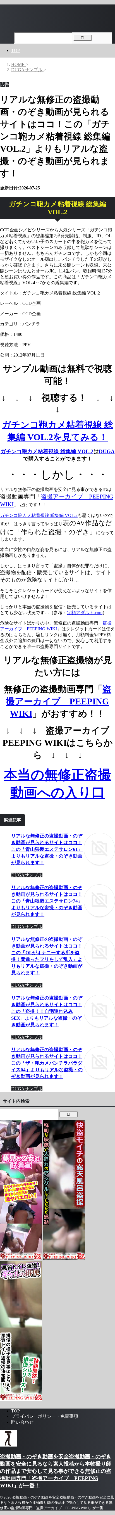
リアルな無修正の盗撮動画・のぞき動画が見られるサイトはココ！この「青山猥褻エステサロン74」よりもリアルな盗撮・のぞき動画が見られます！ (47, 901)
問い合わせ (22, 1422)
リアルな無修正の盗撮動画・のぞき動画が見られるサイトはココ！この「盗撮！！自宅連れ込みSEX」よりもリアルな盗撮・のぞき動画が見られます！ (46, 1011)
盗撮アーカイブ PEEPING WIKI (58, 701)
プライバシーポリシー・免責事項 (44, 1416)
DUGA (107, 451)
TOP (15, 50)
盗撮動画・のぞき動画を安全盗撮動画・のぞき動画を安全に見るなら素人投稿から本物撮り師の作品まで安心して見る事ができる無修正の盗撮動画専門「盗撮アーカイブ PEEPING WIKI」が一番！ (55, 1471)
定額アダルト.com (84, 612)
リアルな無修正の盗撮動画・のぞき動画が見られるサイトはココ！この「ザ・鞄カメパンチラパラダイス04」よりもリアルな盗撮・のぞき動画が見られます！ (47, 1063)
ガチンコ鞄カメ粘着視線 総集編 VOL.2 (47, 451)
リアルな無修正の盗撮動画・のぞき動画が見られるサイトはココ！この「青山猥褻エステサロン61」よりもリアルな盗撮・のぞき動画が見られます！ (47, 849)
